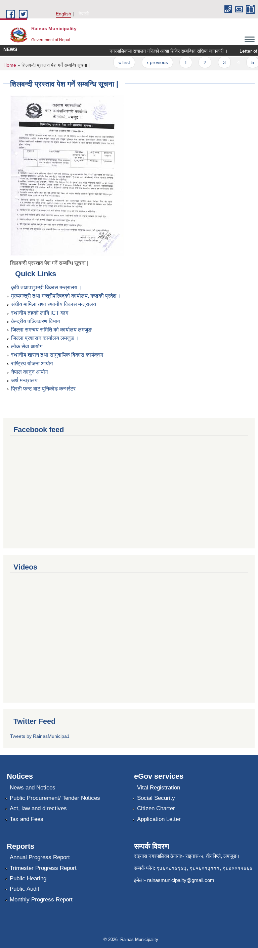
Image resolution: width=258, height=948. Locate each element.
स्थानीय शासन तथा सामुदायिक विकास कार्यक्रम (57, 355)
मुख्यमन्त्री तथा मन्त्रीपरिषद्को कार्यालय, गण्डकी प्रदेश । (66, 296)
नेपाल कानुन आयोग (29, 372)
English (63, 13)
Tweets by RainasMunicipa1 (40, 736)
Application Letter (159, 819)
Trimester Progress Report (43, 868)
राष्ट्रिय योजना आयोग (32, 363)
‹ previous (152, 62)
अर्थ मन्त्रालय (24, 380)
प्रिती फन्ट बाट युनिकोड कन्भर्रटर (43, 389)
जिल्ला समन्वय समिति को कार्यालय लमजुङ (51, 330)
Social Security (156, 798)
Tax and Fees (26, 819)
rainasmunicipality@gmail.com (180, 880)
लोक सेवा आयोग (26, 346)
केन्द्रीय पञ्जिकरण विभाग (35, 321)
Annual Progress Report (40, 857)
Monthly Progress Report (41, 899)
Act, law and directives (38, 808)
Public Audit (24, 889)
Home (9, 65)
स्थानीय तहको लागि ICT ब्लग (39, 313)
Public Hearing (28, 878)
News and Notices (32, 787)
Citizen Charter (156, 808)
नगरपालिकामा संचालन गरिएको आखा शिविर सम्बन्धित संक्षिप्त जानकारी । (163, 51)
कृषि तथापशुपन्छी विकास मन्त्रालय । (46, 287)
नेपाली (84, 13)
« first (119, 62)
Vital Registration (158, 787)
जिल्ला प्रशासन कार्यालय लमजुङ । (45, 338)
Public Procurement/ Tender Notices (55, 798)
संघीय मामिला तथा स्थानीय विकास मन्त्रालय (53, 304)
